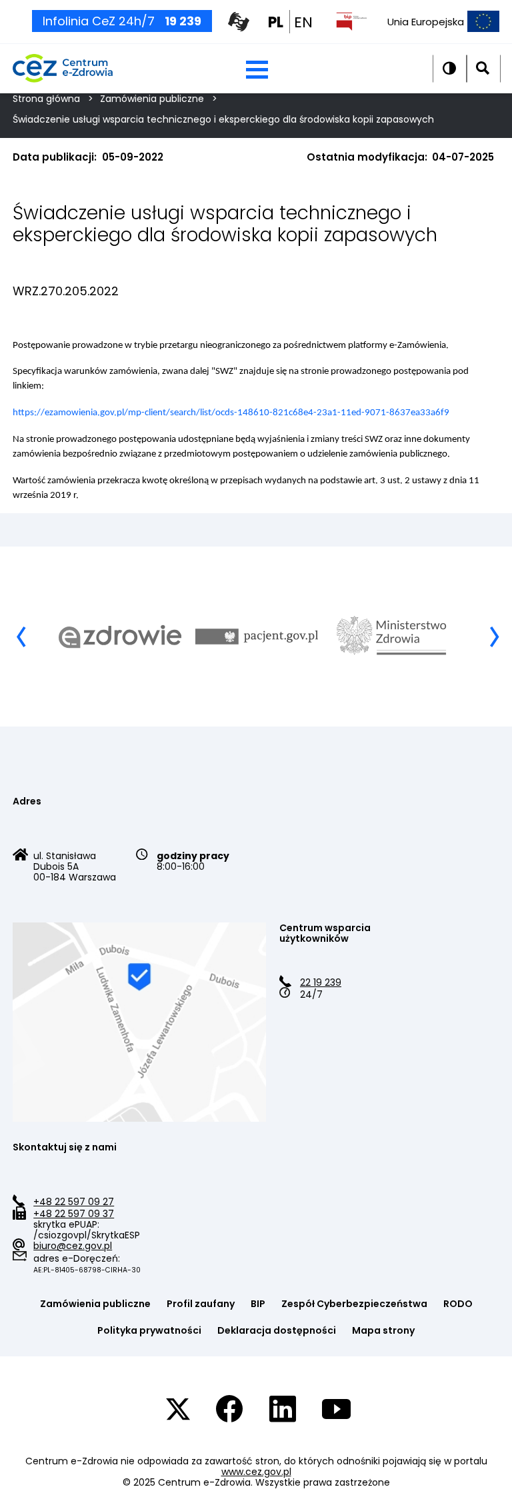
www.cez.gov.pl (256, 1471)
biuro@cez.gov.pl (72, 1245)
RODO (458, 1303)
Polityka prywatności (149, 1330)
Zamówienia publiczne (152, 98)
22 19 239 (320, 982)
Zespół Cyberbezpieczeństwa (354, 1303)
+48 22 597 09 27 (73, 1201)
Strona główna (46, 98)
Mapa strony (383, 1330)
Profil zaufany (201, 1303)
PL (275, 22)
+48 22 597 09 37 (73, 1213)
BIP (258, 1303)
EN (303, 22)
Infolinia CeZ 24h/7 (122, 21)
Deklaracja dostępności (276, 1330)
